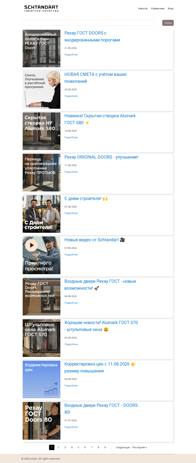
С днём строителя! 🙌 (86, 198)
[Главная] (41, 8)
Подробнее (71, 54)
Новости (142, 8)
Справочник (157, 8)
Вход (170, 8)
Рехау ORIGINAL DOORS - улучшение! (101, 157)
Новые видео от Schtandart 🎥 (94, 239)
